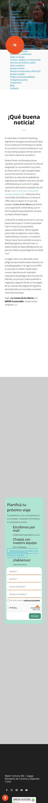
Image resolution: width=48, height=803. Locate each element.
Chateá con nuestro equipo (25, 541)
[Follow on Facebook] (7, 790)
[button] (43, 4)
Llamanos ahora (20, 564)
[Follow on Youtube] (26, 790)
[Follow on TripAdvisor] (22, 790)
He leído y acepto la (25, 600)
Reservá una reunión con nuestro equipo (22, 553)
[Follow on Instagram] (17, 790)
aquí (15, 304)
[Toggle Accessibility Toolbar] (5, 797)
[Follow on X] (12, 790)
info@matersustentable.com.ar (26, 535)
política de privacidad (32, 600)
